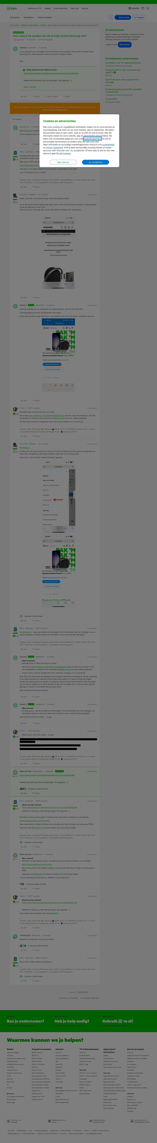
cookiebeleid (108, 144)
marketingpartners (92, 138)
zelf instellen (65, 153)
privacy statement (54, 147)
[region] (79, 140)
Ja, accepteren (95, 162)
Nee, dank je (63, 162)
